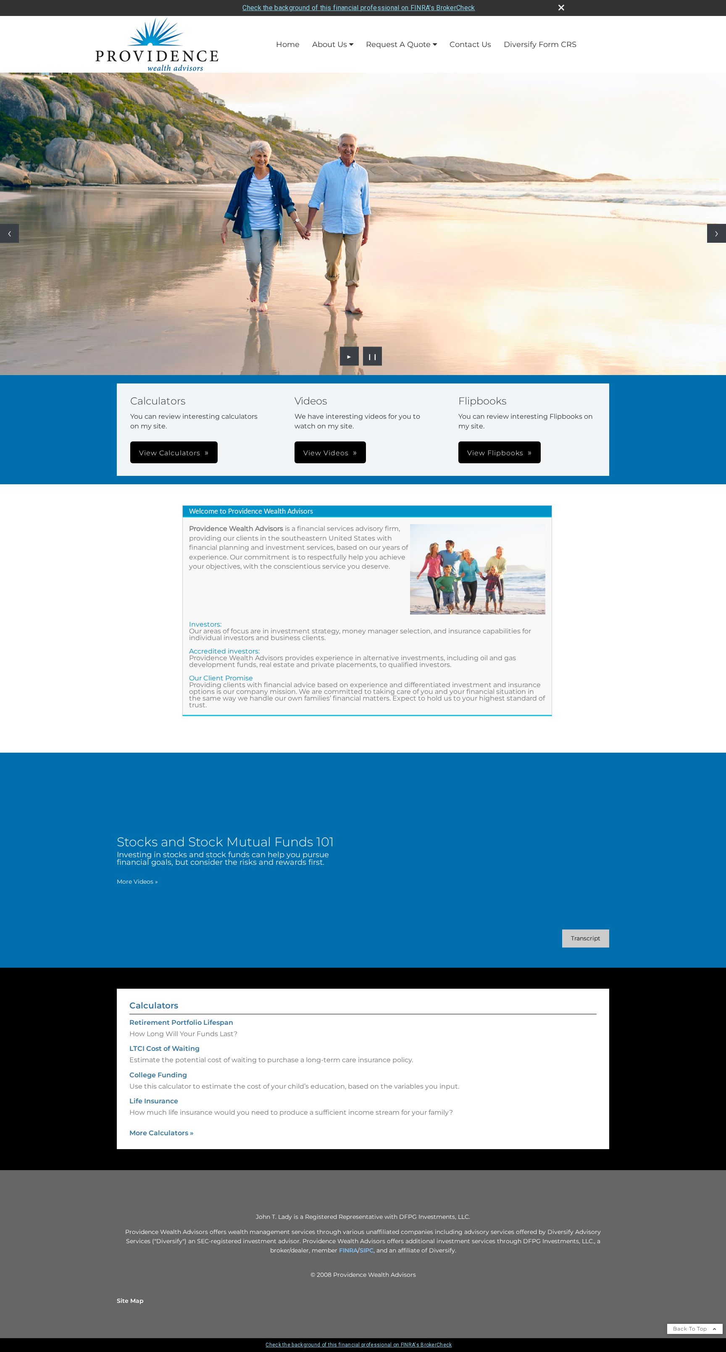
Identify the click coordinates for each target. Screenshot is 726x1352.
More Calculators (161, 1133)
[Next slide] (716, 233)
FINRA (348, 1250)
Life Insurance (153, 1101)
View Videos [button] (326, 453)
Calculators (153, 1005)
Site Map (130, 1301)
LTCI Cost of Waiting (164, 1049)
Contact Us (470, 44)
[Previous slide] (9, 233)
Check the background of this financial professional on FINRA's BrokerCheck (358, 8)
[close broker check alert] (561, 7)
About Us (329, 44)
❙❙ (372, 356)
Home (288, 44)
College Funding (158, 1075)
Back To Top (691, 1329)
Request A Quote (398, 44)
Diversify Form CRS (540, 44)
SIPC (367, 1250)
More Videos (137, 882)
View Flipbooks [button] (495, 453)
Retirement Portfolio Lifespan (181, 1022)
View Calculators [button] (169, 453)
